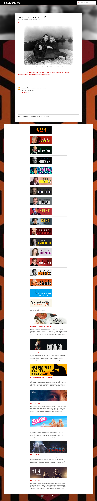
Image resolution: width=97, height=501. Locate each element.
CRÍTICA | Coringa (34, 352)
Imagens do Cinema (23, 74)
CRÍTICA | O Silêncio (35, 480)
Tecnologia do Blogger (49, 495)
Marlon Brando (33, 74)
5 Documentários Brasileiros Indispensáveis (41, 377)
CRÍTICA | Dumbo (34, 454)
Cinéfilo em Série (12, 2)
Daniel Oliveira (26, 88)
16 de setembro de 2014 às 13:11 (39, 88)
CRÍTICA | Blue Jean (35, 403)
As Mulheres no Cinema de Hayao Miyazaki (41, 326)
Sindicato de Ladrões (44, 74)
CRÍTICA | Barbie (34, 429)
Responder (25, 92)
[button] (19, 23)
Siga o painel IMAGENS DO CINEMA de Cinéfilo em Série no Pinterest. (48, 72)
